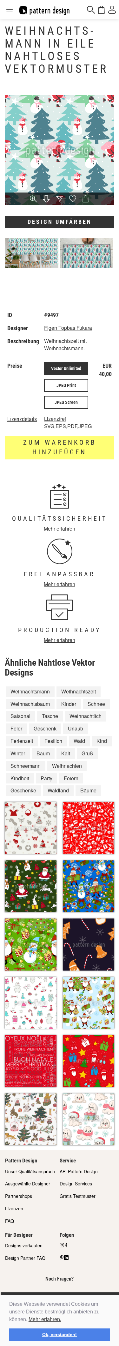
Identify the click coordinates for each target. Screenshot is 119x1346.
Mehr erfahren (59, 528)
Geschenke (23, 790)
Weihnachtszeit (78, 691)
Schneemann (25, 765)
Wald (79, 741)
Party (46, 778)
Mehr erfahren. (45, 1319)
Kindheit (19, 778)
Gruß (87, 753)
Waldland (58, 790)
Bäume (88, 790)
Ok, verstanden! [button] (59, 1334)
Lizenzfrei (55, 418)
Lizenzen (14, 1208)
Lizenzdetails (22, 419)
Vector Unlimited (66, 368)
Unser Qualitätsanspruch (30, 1171)
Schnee (96, 703)
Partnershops (18, 1196)
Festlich (53, 741)
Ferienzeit (21, 741)
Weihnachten (67, 765)
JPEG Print (66, 385)
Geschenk (45, 728)
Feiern (71, 778)
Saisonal (20, 716)
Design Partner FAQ (25, 1258)
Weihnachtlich (85, 716)
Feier (16, 728)
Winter (17, 753)
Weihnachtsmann (30, 691)
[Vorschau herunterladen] (46, 199)
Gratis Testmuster (78, 1196)
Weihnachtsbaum (30, 703)
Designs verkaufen (24, 1245)
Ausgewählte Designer (27, 1183)
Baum (43, 753)
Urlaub (75, 728)
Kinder (68, 703)
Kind (101, 741)
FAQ (9, 1221)
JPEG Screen (66, 402)
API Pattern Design (79, 1171)
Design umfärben (60, 221)
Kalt (65, 753)
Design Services (76, 1183)
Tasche (50, 716)
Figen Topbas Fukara (68, 327)
